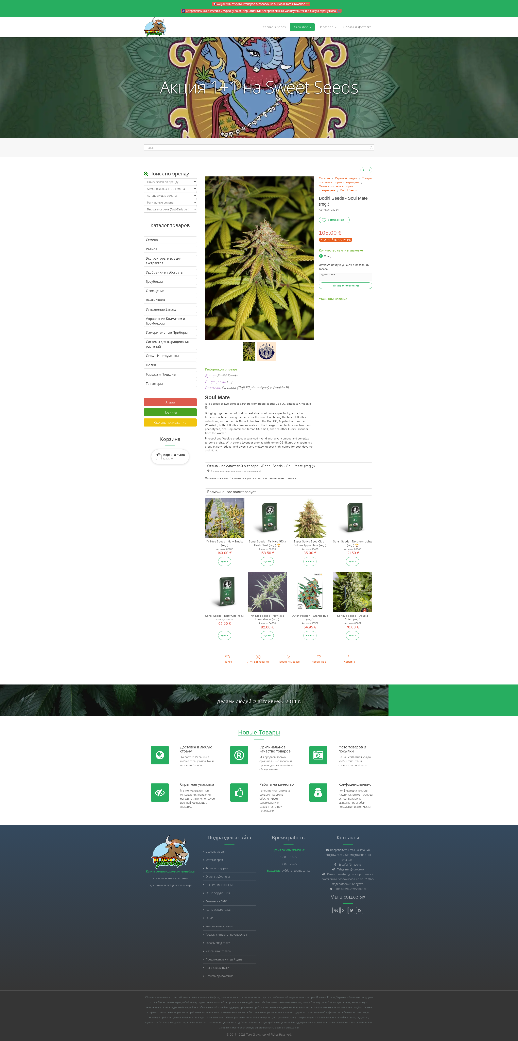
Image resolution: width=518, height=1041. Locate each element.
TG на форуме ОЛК (218, 893)
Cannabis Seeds (274, 27)
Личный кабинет (258, 661)
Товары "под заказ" (218, 943)
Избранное (319, 661)
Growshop (301, 27)
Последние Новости (219, 885)
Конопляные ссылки (219, 926)
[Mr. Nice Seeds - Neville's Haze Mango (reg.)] (267, 592)
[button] (170, 456)
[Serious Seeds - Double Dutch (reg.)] (352, 592)
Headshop (326, 27)
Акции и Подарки (217, 868)
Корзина (349, 661)
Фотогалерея (214, 860)
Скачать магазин (216, 851)
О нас (209, 918)
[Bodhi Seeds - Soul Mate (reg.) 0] (249, 351)
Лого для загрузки (217, 968)
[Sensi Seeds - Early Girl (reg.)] (224, 592)
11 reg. (328, 256)
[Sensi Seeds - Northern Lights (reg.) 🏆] (352, 518)
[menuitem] (363, 170)
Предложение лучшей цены (224, 959)
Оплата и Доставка (357, 27)
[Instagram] (359, 910)
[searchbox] (259, 147)
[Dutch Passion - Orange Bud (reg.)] (310, 592)
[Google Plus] (343, 910)
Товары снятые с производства (226, 934)
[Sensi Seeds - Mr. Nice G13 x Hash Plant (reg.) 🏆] (267, 518)
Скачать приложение (170, 422)
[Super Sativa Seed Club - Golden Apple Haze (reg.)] (310, 518)
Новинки (170, 412)
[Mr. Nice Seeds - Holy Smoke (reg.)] (224, 518)
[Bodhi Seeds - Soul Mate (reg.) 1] (266, 351)
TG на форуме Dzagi (218, 910)
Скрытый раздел (346, 178)
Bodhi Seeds (348, 190)
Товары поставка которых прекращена (345, 180)
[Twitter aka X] (351, 910)
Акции (170, 402)
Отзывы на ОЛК (216, 901)
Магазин (324, 178)
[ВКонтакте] (336, 910)
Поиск (228, 661)
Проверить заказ (289, 661)
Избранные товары (218, 951)
